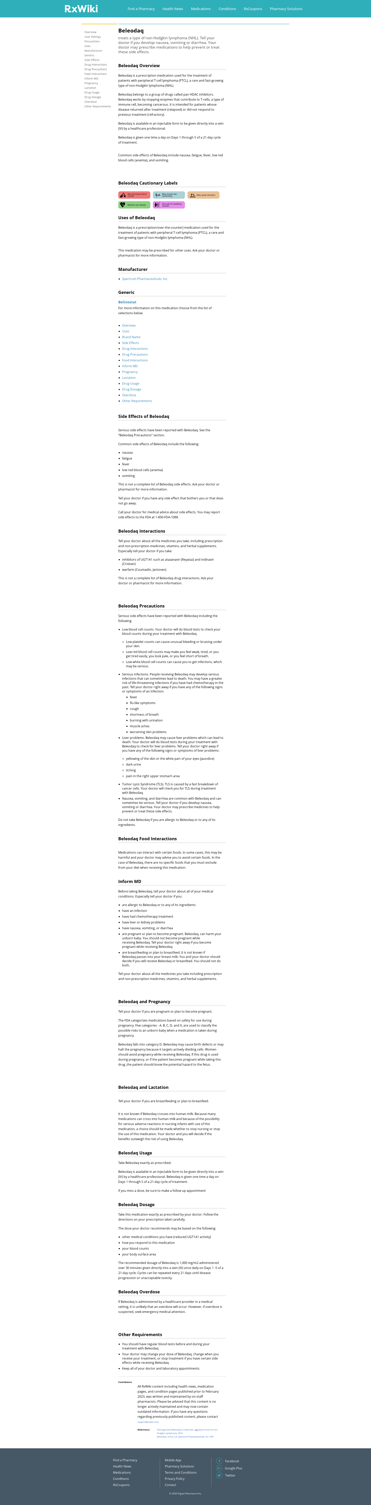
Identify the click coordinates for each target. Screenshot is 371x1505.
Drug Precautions (135, 354)
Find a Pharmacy (141, 8)
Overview (128, 325)
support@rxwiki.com (148, 1421)
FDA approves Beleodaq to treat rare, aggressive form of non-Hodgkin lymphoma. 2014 (187, 1431)
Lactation (129, 378)
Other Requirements (137, 401)
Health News (173, 8)
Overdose (129, 395)
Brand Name (131, 337)
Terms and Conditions (181, 1472)
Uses (125, 331)
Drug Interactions (135, 349)
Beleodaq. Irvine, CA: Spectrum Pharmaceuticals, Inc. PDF (185, 1436)
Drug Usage (130, 383)
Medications (201, 8)
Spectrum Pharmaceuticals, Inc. (145, 279)
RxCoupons (253, 8)
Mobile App (173, 1460)
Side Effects (130, 343)
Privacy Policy (175, 1479)
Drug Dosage (131, 389)
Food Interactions (135, 360)
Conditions (227, 8)
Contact (170, 1485)
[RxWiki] (81, 8)
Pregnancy (130, 372)
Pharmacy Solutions (286, 8)
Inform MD (130, 366)
